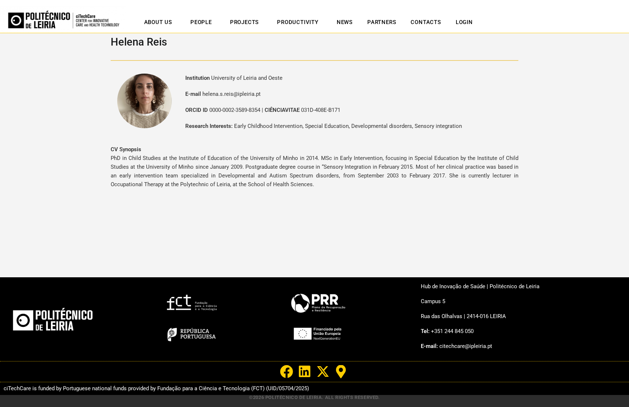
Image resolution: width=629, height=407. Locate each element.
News (345, 22)
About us (158, 22)
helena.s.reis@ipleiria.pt (231, 94)
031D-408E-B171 (320, 110)
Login (464, 22)
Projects (244, 22)
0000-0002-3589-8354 (234, 110)
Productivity (298, 22)
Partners (381, 22)
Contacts (426, 22)
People (201, 22)
